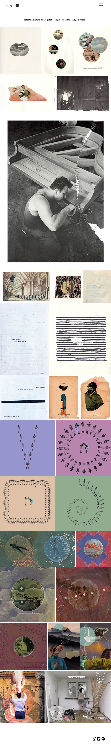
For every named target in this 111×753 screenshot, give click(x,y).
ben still (12, 6)
